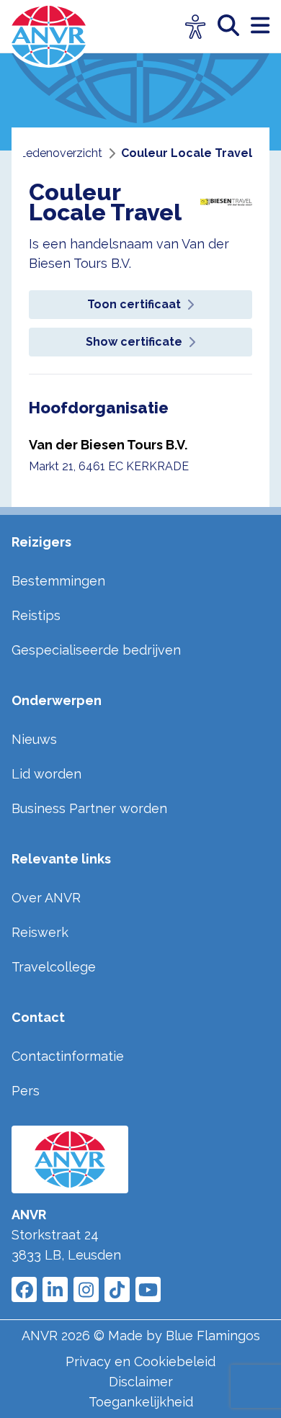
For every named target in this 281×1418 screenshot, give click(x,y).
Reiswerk (40, 932)
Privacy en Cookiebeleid (140, 1361)
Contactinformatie (68, 1056)
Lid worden (46, 773)
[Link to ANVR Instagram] (86, 1289)
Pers (26, 1090)
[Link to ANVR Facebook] (24, 1289)
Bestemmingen (58, 580)
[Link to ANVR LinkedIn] (55, 1289)
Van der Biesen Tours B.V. (108, 444)
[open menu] (260, 26)
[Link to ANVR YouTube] (148, 1289)
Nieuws (34, 739)
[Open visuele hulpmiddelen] (195, 27)
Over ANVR (46, 897)
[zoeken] (234, 26)
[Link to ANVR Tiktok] (117, 1289)
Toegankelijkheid (141, 1401)
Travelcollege (54, 966)
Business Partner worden (89, 808)
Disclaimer (141, 1381)
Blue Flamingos (213, 1335)
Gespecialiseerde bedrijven (96, 650)
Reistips (36, 615)
